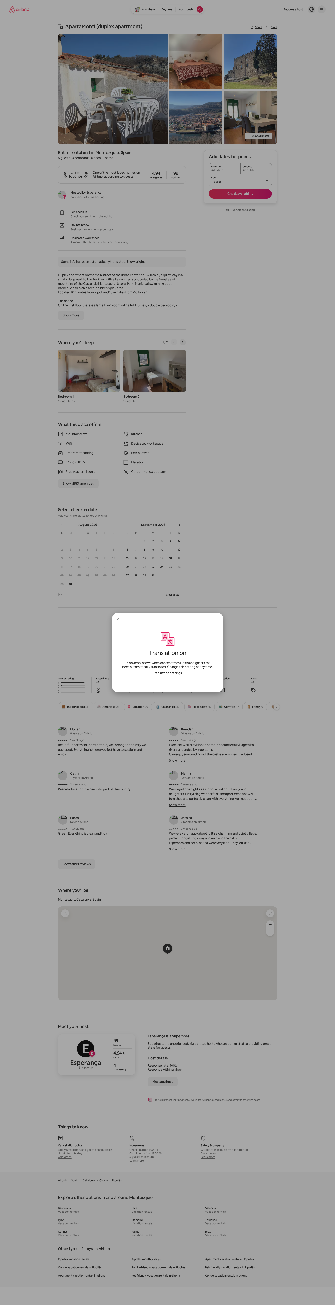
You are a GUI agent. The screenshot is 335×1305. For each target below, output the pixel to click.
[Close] (118, 618)
